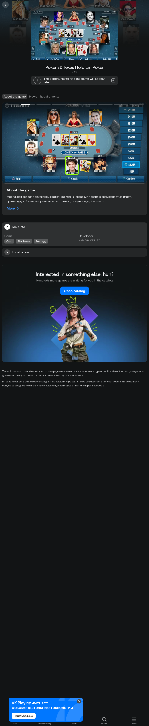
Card (74, 71)
